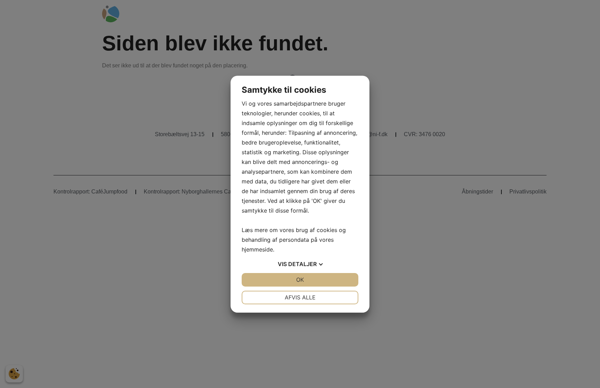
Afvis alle (300, 297)
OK (300, 279)
